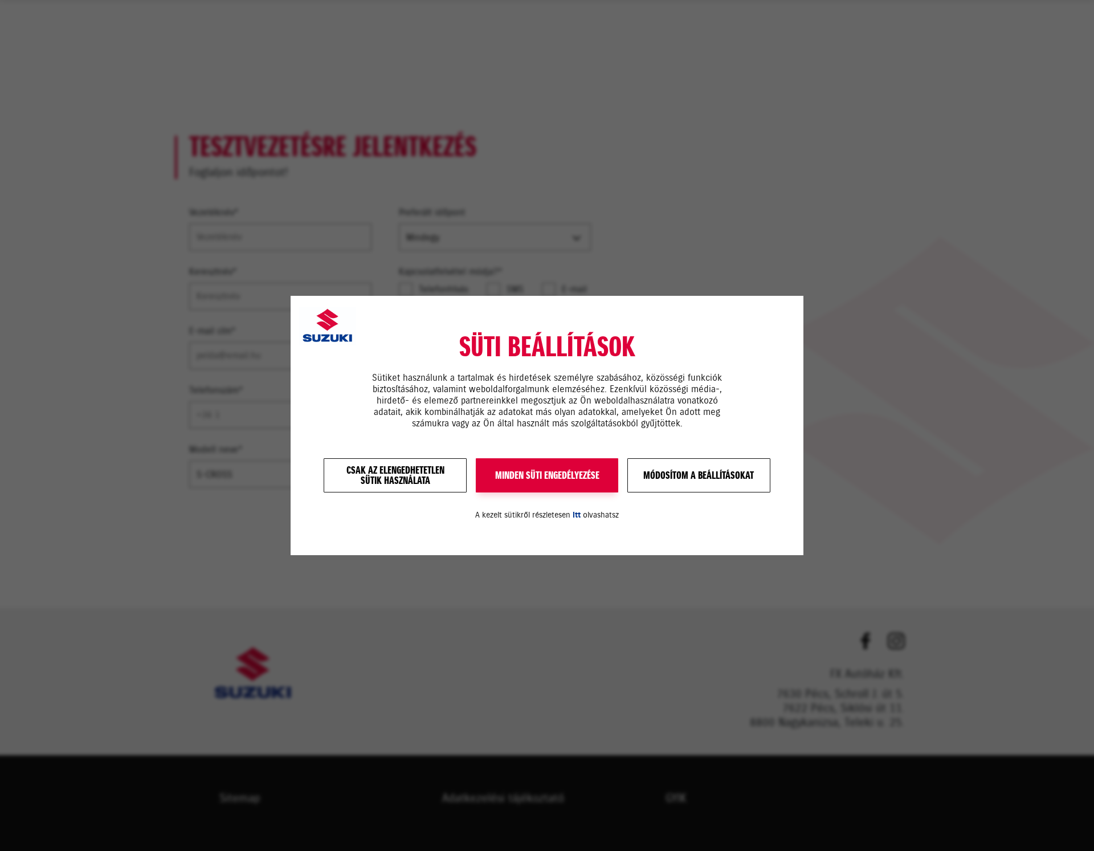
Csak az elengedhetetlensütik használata (395, 475)
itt (577, 515)
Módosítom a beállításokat (698, 475)
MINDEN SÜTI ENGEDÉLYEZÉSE (547, 475)
